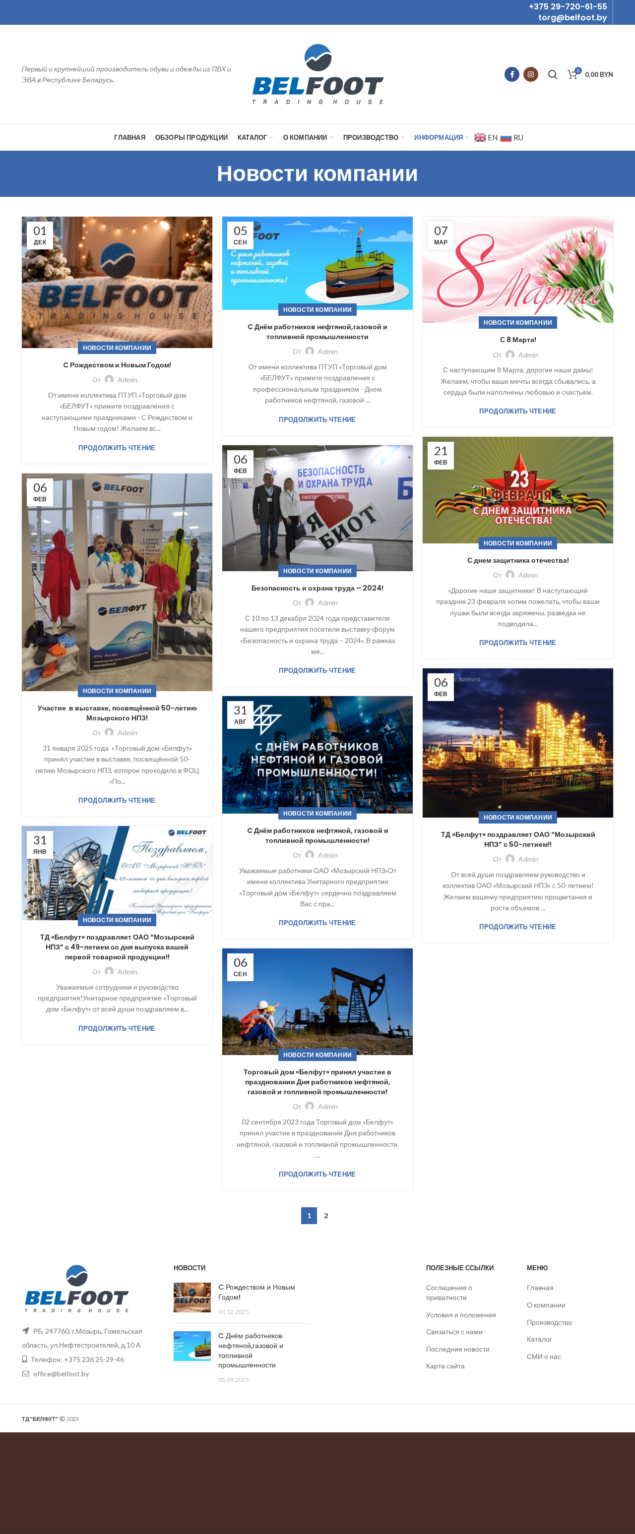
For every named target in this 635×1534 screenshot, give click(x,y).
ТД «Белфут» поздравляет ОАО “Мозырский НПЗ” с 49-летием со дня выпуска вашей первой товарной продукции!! (117, 947)
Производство (549, 1322)
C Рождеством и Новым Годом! (117, 365)
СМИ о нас (544, 1356)
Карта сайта (445, 1365)
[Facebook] (512, 74)
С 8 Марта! (518, 340)
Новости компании (117, 348)
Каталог (539, 1339)
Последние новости (458, 1349)
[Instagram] (530, 74)
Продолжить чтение (116, 448)
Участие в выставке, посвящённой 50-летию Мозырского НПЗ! (117, 713)
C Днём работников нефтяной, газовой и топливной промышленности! (317, 835)
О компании (546, 1304)
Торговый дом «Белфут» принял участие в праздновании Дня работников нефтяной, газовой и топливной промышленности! (317, 1081)
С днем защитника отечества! (518, 560)
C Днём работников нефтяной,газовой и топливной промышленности (317, 332)
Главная (540, 1287)
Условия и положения (461, 1314)
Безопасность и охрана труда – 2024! (317, 588)
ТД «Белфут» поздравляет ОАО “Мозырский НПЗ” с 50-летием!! (518, 839)
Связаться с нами (454, 1331)
